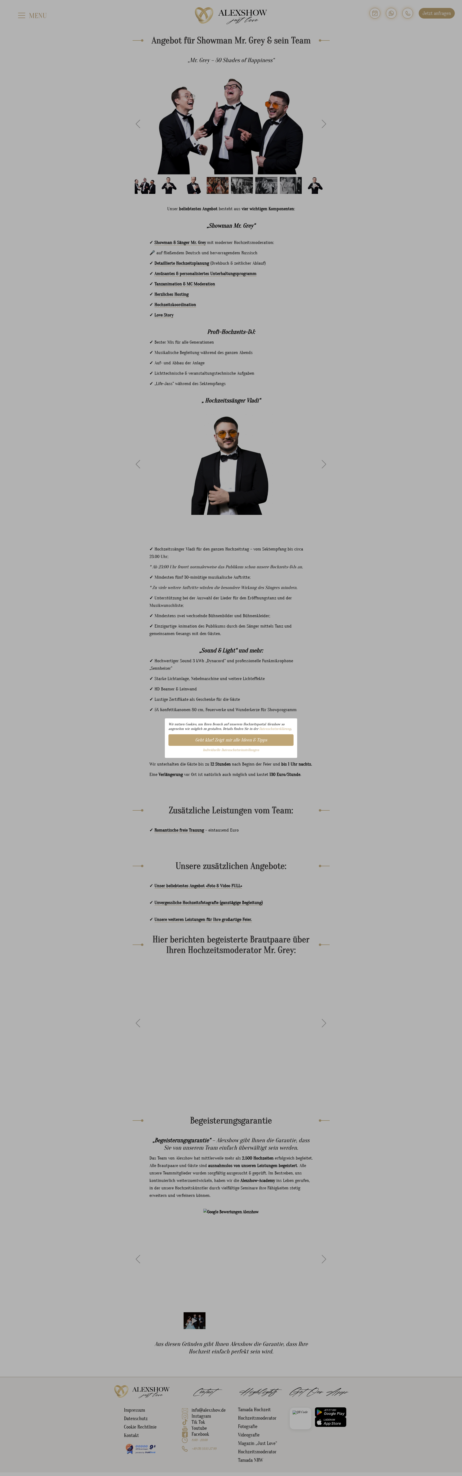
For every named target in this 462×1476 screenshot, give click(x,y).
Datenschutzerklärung (275, 729)
